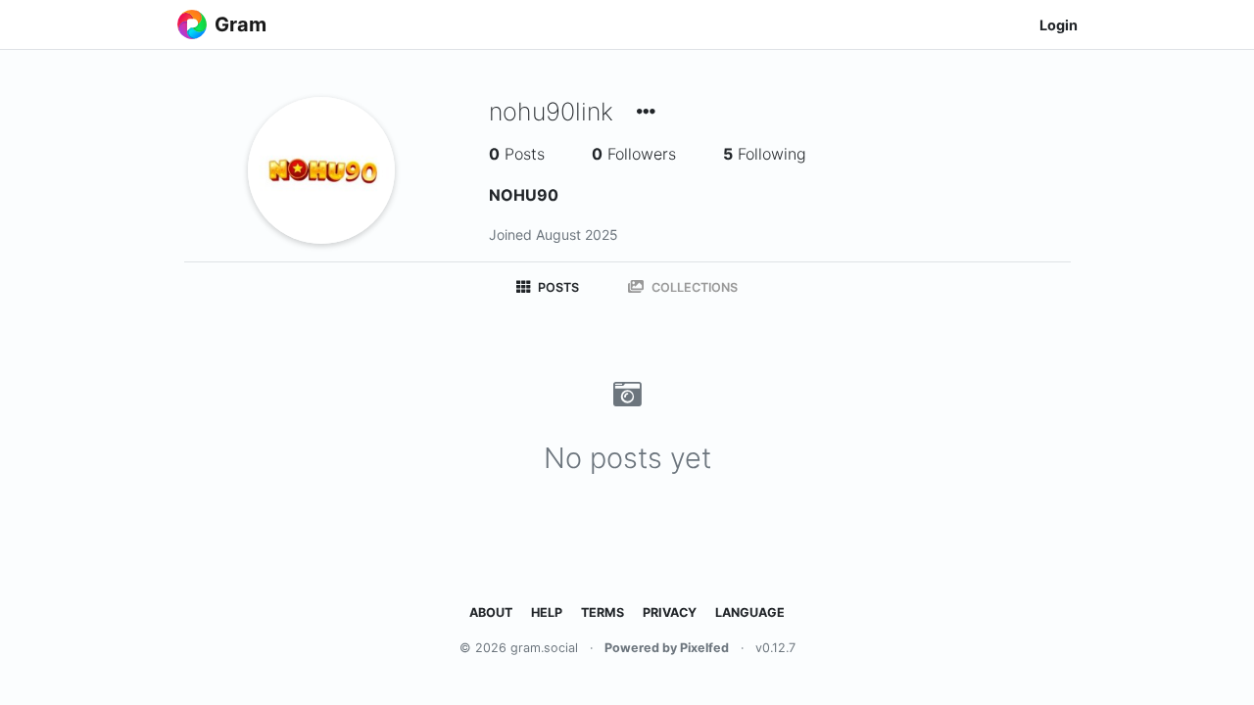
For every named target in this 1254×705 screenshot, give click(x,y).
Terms (602, 612)
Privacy (670, 612)
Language (750, 612)
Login (1058, 25)
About (490, 612)
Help (546, 612)
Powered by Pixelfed (666, 647)
